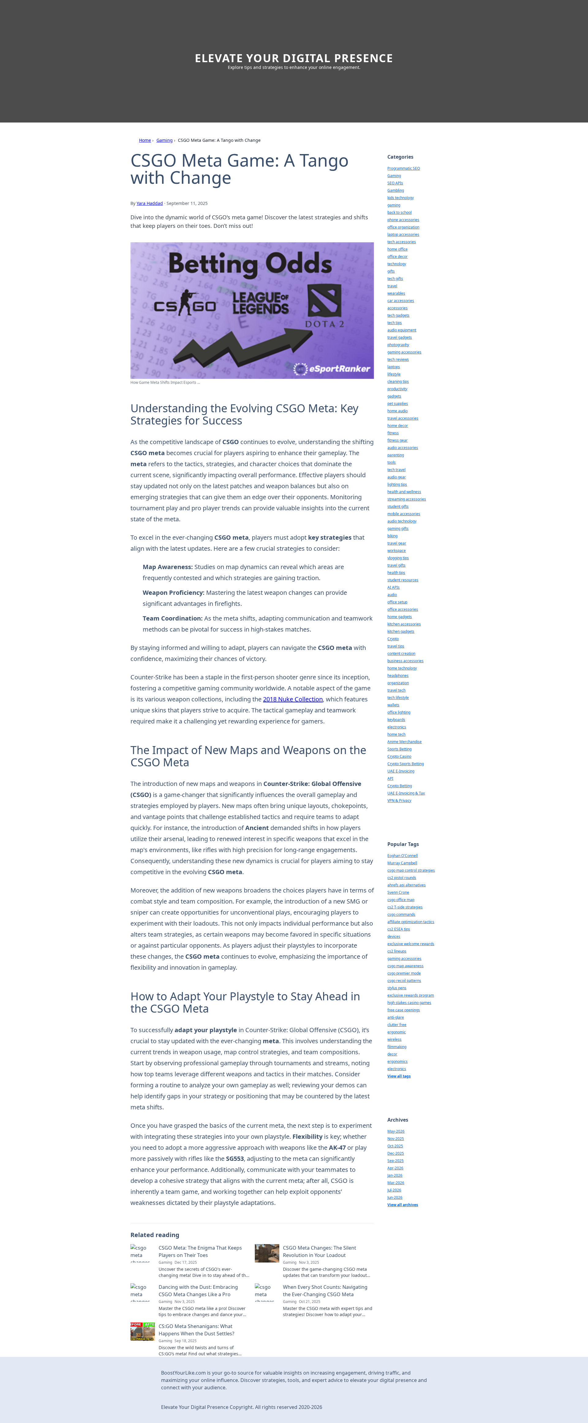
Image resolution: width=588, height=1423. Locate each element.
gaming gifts (398, 528)
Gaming (164, 140)
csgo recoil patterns (404, 980)
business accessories (405, 660)
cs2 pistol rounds (401, 877)
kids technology (400, 197)
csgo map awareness (405, 965)
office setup (397, 602)
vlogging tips (398, 558)
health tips (396, 572)
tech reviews (398, 359)
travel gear (396, 543)
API (390, 778)
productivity (397, 388)
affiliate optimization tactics (410, 921)
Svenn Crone (398, 892)
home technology (402, 668)
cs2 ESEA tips (398, 929)
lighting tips (397, 484)
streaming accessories (406, 499)
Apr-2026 (395, 1168)
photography (398, 344)
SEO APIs (395, 183)
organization (398, 682)
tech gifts (395, 278)
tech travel (396, 469)
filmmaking (396, 1046)
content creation (401, 653)
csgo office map (400, 899)
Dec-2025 (395, 1153)
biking (392, 535)
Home (145, 140)
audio (392, 594)
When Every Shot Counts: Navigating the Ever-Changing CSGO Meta (325, 1291)
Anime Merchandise (404, 741)
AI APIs (393, 587)
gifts (391, 271)
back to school (399, 212)
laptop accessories (403, 234)
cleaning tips (398, 381)
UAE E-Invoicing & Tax (406, 793)
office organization (403, 227)
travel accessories (402, 418)
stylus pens (396, 988)
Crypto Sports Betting (405, 763)
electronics (396, 727)
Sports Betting (399, 749)
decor (392, 1054)
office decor (397, 256)
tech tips (394, 322)
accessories (397, 308)
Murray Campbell (402, 863)
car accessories (400, 300)
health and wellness (404, 491)
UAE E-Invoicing (400, 771)
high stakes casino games (409, 1002)
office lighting (398, 712)
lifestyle (394, 374)
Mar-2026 (395, 1182)
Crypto (393, 638)
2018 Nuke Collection (293, 699)
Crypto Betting (399, 785)
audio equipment (401, 330)
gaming (393, 205)
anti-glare (395, 1017)
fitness (393, 433)
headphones (398, 675)
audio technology (402, 521)
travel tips (395, 646)
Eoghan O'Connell (402, 855)
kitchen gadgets (400, 631)
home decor (397, 425)
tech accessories (401, 241)
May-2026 (396, 1131)
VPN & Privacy (399, 800)
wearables (396, 293)
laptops (393, 366)
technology (396, 263)
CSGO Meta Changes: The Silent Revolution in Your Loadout (319, 1251)
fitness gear (397, 440)
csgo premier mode (404, 973)
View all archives (402, 1204)
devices (393, 936)
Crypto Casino (399, 756)
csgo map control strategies (411, 870)
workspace (396, 550)
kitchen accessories (404, 624)
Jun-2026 (394, 1197)
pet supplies (397, 403)
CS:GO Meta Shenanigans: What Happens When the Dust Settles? (196, 1330)
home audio (397, 410)
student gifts (398, 506)
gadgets (394, 396)
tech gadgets (398, 315)
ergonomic (396, 1032)
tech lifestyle (398, 697)
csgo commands (401, 914)
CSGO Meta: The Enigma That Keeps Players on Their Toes (200, 1251)
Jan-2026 (394, 1175)
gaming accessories (404, 352)
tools (391, 462)
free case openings (403, 1010)
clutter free (396, 1024)
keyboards (396, 719)
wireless (394, 1039)
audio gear (396, 477)
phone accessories (403, 219)
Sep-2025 (395, 1160)
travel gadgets (399, 337)
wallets (393, 705)
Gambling (395, 190)
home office (397, 249)
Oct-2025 (395, 1146)
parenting (395, 455)
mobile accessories (403, 513)
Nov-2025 (395, 1138)
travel (392, 286)
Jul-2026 (394, 1190)
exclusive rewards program (410, 995)
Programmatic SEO (403, 168)
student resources (402, 580)
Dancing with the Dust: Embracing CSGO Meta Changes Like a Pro (198, 1291)
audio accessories (402, 447)
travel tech (396, 690)
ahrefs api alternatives (406, 885)
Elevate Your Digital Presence (294, 58)
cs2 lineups (396, 951)
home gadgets (399, 616)
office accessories (402, 609)
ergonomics (397, 1061)
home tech (396, 734)
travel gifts (396, 565)
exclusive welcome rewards (410, 943)
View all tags (399, 1076)
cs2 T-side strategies (405, 907)
